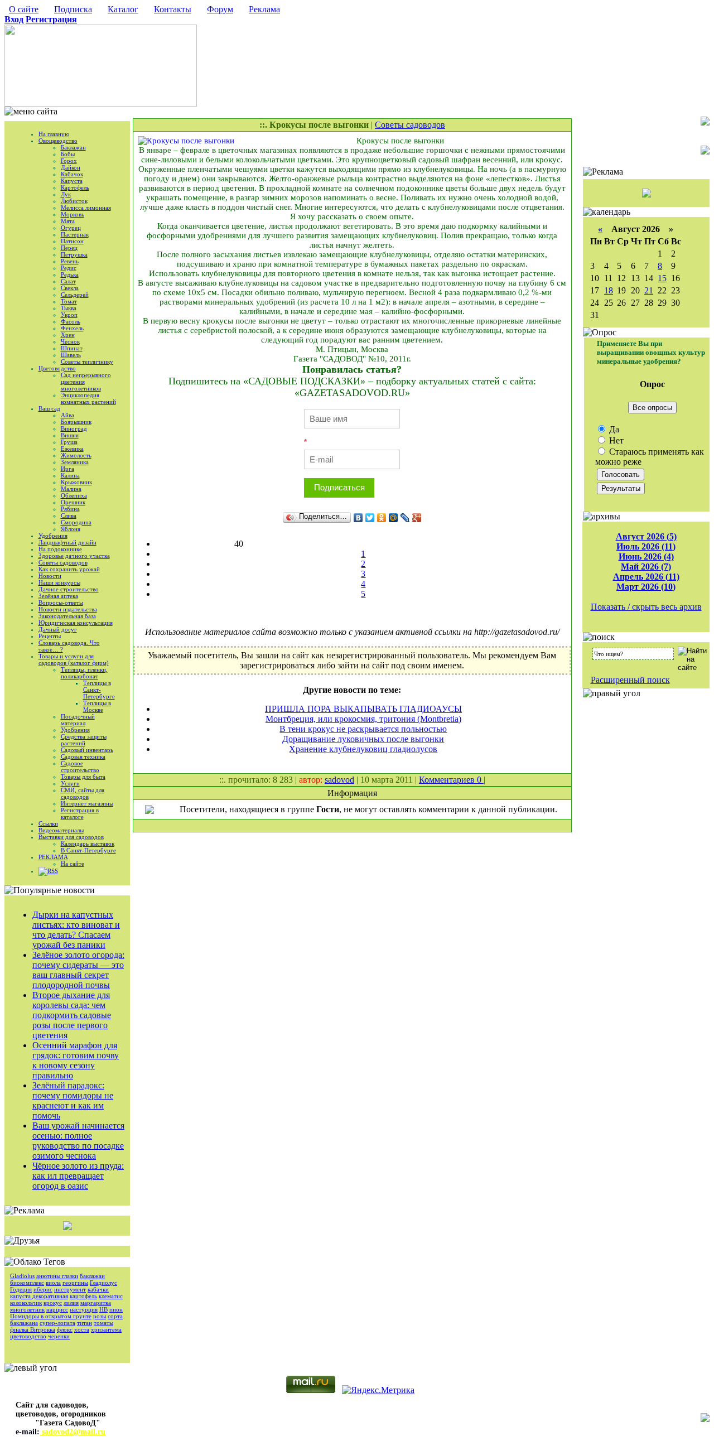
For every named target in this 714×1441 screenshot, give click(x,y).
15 (662, 278)
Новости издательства (67, 609)
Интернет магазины (87, 803)
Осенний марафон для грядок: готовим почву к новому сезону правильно (75, 1060)
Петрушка (74, 254)
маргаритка (95, 1302)
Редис (68, 267)
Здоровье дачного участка (74, 555)
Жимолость (76, 455)
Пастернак (75, 234)
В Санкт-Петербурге (88, 850)
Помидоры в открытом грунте (50, 1316)
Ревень (70, 261)
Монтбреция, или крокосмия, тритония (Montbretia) (363, 719)
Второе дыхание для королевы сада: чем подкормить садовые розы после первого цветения (71, 1015)
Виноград (74, 428)
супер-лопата (57, 1322)
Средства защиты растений (84, 739)
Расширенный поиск (630, 680)
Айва (67, 415)
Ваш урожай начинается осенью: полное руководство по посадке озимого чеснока (78, 1140)
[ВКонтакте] (358, 517)
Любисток (74, 200)
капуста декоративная (39, 1296)
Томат (69, 301)
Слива (68, 515)
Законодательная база (67, 616)
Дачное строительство (68, 589)
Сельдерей (75, 294)
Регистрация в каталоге (80, 813)
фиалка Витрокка (32, 1329)
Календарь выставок (87, 843)
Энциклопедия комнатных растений (88, 398)
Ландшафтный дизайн (67, 542)
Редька (70, 274)
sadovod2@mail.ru (72, 1432)
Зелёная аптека (58, 595)
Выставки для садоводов (71, 836)
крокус (53, 1302)
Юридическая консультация (75, 622)
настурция (84, 1309)
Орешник (73, 502)
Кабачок (72, 174)
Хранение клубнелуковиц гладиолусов (363, 749)
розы (99, 1316)
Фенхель (72, 328)
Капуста (72, 180)
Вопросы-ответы (60, 602)
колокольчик (26, 1302)
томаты (103, 1322)
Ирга (67, 468)
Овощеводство (58, 140)
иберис (42, 1289)
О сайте (23, 9)
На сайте (72, 863)
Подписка (73, 9)
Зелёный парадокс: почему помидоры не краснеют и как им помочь (72, 1100)
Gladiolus (22, 1276)
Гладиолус (103, 1282)
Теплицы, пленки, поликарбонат (84, 672)
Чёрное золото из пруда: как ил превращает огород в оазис (78, 1176)
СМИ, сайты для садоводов (82, 793)
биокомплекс (27, 1282)
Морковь (72, 214)
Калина (70, 475)
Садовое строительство (80, 766)
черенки (59, 1336)
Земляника (75, 462)
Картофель (75, 187)
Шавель (71, 354)
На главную (53, 134)
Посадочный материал (78, 719)
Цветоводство (57, 368)
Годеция (21, 1289)
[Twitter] (370, 517)
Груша (69, 441)
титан (84, 1322)
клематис (111, 1296)
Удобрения (52, 535)
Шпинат (72, 348)
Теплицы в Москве (97, 706)
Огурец (71, 227)
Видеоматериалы (61, 830)
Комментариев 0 (451, 779)
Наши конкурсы (59, 582)
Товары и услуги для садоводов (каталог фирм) (73, 659)
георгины (75, 1282)
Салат (68, 281)
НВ (103, 1309)
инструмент (70, 1289)
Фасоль (70, 321)
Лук (66, 194)
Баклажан (73, 147)
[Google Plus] (417, 517)
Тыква (68, 308)
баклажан (92, 1276)
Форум (220, 9)
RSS (52, 871)
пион (116, 1309)
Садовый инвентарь (87, 749)
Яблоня (70, 529)
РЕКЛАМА (53, 857)
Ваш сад (49, 408)
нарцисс (57, 1309)
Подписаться (339, 487)
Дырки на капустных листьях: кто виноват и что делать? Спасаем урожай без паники (76, 930)
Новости (49, 575)
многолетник (27, 1309)
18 (608, 290)
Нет (615, 440)
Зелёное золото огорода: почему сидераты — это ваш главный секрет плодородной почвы (78, 970)
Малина (71, 488)
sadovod (339, 779)
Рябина (70, 508)
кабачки (98, 1289)
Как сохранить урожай (69, 569)
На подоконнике (60, 549)
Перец (69, 247)
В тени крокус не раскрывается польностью (363, 729)
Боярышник (76, 421)
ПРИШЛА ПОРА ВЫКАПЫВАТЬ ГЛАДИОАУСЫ (363, 709)
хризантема (106, 1329)
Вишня (70, 435)
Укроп (69, 314)
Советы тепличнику (87, 361)
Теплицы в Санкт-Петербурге (99, 689)
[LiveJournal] (405, 517)
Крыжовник (76, 482)
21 (648, 290)
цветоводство (28, 1336)
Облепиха (74, 495)
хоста (81, 1329)
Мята (68, 221)
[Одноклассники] (382, 517)
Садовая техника (83, 756)
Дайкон (70, 167)
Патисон (72, 241)
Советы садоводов (63, 562)
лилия (71, 1302)
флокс (65, 1329)
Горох (69, 160)
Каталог (123, 9)
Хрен (68, 334)
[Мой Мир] (393, 517)
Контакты (172, 9)
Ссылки (48, 823)
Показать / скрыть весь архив (646, 606)
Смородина (76, 522)
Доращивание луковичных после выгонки (363, 739)
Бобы (68, 154)
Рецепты (49, 636)
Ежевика (72, 448)
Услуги (70, 783)
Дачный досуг (57, 629)
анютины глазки (57, 1276)
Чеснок (70, 341)
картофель (83, 1296)
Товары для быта (83, 776)
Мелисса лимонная (86, 207)
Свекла (70, 288)
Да (613, 429)
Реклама (264, 9)
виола (53, 1282)
